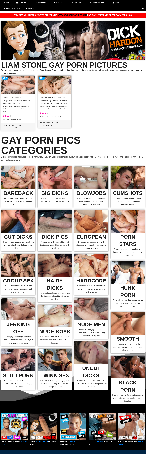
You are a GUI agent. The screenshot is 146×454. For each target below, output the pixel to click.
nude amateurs (42, 441)
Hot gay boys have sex (12, 97)
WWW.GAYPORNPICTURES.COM (72, 15)
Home (8, 3)
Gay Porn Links (98, 3)
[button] (143, 8)
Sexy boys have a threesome (52, 97)
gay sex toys (99, 441)
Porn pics (118, 3)
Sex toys (78, 3)
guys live (71, 441)
